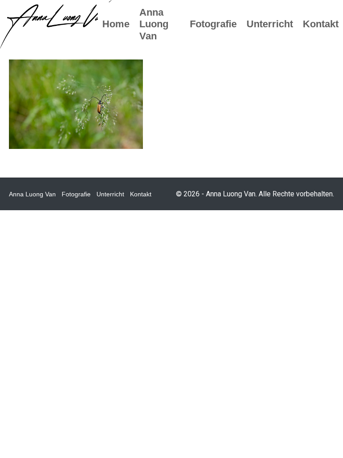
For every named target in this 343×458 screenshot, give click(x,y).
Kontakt (140, 194)
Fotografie (76, 194)
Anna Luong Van (32, 194)
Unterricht (110, 194)
